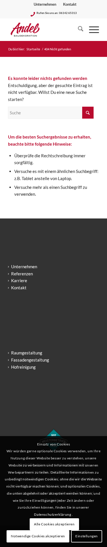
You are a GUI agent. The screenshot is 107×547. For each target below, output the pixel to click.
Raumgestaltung (26, 352)
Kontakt (69, 4)
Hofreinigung (23, 367)
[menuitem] (45, 4)
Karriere (19, 280)
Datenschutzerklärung (53, 514)
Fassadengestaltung (30, 359)
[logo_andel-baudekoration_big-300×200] (44, 29)
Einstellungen (86, 536)
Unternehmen (45, 4)
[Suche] (77, 29)
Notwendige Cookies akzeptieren (38, 536)
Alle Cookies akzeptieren (54, 524)
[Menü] (91, 29)
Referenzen (22, 273)
